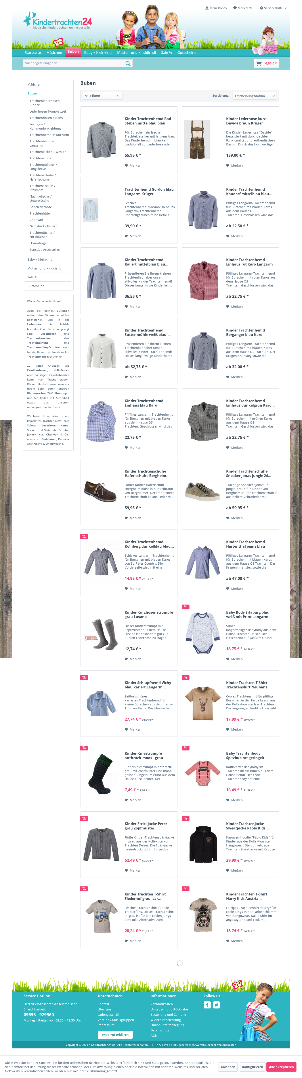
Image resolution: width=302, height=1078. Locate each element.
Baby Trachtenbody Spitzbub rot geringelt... (247, 755)
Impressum (106, 1025)
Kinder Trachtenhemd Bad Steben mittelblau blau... (148, 121)
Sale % (32, 277)
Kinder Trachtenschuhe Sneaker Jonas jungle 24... (248, 473)
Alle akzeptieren (281, 1067)
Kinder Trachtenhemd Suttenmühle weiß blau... (147, 332)
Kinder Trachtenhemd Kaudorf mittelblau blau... (249, 191)
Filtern (94, 96)
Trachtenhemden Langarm (42, 143)
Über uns (104, 1009)
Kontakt (103, 1004)
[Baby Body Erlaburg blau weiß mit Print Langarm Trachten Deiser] (203, 633)
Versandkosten (162, 1004)
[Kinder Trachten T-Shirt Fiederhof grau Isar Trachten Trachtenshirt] (101, 915)
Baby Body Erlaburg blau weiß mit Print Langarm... (249, 614)
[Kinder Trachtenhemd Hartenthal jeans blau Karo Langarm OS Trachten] (203, 562)
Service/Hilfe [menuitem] (273, 8)
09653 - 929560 (39, 1015)
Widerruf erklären (115, 1035)
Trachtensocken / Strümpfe (42, 188)
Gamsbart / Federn (43, 226)
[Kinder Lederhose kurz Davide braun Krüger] (203, 139)
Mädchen (34, 84)
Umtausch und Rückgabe (169, 1009)
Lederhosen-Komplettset (48, 111)
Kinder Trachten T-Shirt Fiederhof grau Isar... (145, 896)
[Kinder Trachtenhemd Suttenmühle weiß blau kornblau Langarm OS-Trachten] (101, 351)
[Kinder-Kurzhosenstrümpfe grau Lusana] (101, 633)
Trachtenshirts (40, 158)
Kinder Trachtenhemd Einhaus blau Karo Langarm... (144, 403)
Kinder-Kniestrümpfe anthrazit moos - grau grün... (144, 755)
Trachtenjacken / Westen (48, 152)
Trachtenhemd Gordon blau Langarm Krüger (149, 191)
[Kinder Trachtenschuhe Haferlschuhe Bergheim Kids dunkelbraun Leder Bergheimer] (101, 492)
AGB (154, 1035)
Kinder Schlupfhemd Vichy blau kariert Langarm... (148, 684)
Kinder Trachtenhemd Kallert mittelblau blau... (146, 262)
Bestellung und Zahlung (168, 1014)
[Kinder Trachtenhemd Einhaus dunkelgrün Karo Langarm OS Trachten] (203, 421)
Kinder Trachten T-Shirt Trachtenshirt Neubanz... (248, 684)
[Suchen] (128, 63)
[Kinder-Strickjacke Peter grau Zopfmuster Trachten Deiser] (101, 844)
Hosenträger (39, 243)
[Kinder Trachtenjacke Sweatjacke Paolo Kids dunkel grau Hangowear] (203, 844)
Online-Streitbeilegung (167, 1025)
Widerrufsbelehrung (166, 1020)
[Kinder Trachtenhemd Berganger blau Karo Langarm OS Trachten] (203, 351)
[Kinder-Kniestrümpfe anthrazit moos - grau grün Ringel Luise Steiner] (101, 774)
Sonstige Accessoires (45, 249)
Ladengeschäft (108, 1014)
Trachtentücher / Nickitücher (42, 234)
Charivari (36, 220)
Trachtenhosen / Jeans (46, 118)
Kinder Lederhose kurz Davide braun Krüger (246, 121)
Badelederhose (41, 207)
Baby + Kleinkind (39, 259)
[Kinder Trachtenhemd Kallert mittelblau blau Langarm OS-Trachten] (101, 280)
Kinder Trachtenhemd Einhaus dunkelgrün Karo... (250, 403)
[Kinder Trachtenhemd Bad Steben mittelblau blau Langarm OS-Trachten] (101, 139)
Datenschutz (160, 1030)
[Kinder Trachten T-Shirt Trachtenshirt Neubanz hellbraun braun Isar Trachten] (203, 703)
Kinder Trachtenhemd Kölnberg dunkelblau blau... (149, 544)
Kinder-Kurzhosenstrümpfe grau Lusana (149, 614)
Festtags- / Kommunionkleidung (45, 126)
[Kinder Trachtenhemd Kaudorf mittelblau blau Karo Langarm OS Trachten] (203, 210)
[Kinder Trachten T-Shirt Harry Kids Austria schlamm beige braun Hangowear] (203, 915)
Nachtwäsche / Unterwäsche (41, 198)
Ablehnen (228, 1067)
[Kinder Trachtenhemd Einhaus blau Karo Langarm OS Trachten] (101, 421)
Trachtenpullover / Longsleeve (43, 166)
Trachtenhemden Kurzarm (49, 135)
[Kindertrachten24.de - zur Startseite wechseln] (58, 24)
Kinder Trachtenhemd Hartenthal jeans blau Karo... (245, 544)
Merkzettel (246, 8)
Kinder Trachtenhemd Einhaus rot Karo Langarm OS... (249, 262)
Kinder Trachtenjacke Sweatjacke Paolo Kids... (247, 826)
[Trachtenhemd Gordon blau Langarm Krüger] (101, 210)
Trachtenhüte (40, 213)
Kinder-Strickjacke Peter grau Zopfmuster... (146, 826)
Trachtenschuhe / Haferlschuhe (43, 177)
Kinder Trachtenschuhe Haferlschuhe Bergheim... (147, 473)
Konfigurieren (252, 1067)
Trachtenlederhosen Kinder (45, 103)
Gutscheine (35, 286)
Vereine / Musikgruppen (116, 1020)
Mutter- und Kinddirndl (44, 268)
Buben (32, 93)
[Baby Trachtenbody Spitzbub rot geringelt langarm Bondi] (203, 774)
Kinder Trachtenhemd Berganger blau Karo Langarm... (245, 332)
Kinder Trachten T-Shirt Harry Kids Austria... (246, 896)
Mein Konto (218, 8)
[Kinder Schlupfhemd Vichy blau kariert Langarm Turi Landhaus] (101, 703)
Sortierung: (220, 95)
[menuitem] (216, 8)
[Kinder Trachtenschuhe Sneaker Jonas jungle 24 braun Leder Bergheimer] (203, 492)
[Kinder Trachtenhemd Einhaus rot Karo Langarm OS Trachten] (203, 280)
